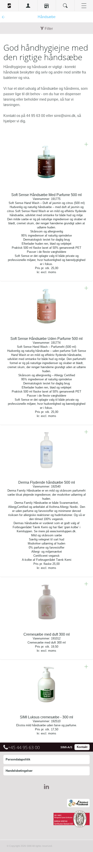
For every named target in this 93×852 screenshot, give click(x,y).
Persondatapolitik (18, 759)
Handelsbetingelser (19, 770)
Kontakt (82, 747)
